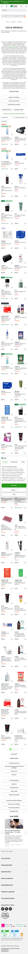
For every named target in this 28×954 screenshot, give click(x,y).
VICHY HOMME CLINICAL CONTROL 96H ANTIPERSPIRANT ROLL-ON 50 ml (20, 500)
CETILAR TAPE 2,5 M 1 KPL (20, 241)
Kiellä (14, 494)
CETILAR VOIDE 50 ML (19, 162)
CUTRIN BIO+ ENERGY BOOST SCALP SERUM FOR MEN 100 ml (20, 658)
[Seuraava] (25, 832)
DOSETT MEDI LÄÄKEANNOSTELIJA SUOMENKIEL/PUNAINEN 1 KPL (6, 528)
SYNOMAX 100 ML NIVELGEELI (5, 633)
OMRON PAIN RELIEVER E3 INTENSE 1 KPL (6, 446)
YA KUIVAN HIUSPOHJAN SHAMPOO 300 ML (6, 139)
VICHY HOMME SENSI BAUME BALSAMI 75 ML (6, 737)
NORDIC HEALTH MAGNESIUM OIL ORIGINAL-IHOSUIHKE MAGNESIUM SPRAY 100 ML (7, 686)
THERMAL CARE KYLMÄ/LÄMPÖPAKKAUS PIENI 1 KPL (20, 582)
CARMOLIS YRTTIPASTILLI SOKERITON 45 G (20, 343)
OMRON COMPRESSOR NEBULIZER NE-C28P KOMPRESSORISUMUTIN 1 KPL (6, 659)
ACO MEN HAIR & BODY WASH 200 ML (6, 499)
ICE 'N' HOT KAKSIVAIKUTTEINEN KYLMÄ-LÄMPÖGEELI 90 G (20, 608)
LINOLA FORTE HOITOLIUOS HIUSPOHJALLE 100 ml (7, 343)
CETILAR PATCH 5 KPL (6, 392)
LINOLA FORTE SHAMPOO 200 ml (20, 188)
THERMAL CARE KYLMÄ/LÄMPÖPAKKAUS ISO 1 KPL (6, 419)
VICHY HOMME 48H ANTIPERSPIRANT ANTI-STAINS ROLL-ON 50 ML (6, 292)
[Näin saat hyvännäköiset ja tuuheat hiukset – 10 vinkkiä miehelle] (14, 824)
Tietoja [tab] (23, 461)
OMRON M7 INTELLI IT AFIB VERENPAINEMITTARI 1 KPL (20, 139)
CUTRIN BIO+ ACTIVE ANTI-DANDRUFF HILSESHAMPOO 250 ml (21, 712)
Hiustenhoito (18, 844)
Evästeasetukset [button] (5, 949)
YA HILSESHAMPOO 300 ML (7, 367)
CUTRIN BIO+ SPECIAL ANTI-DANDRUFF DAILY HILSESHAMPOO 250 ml (20, 634)
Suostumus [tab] (5, 461)
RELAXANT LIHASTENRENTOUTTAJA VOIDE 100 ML (20, 393)
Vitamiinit (7, 846)
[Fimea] (5, 933)
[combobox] (14, 10)
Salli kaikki (14, 485)
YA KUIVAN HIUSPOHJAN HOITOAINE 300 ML (6, 163)
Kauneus (12, 844)
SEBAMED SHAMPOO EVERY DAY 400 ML (21, 267)
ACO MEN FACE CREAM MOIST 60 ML (20, 215)
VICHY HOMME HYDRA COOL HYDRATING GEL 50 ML (20, 527)
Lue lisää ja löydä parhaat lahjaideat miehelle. (14, 113)
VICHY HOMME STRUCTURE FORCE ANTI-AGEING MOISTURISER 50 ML (21, 446)
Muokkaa (13, 490)
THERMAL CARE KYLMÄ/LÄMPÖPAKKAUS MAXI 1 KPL (6, 582)
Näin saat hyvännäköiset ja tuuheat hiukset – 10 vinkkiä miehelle (12, 832)
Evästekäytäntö (4, 951)
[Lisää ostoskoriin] (11, 144)
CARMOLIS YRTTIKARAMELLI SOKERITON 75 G (21, 368)
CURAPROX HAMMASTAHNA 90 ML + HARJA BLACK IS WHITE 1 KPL (20, 555)
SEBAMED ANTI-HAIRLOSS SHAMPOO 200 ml (6, 554)
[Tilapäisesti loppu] (25, 535)
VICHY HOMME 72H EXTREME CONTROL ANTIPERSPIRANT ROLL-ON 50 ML (20, 420)
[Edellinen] (2, 832)
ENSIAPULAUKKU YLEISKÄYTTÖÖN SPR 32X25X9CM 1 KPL (6, 318)
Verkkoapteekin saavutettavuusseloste (10, 948)
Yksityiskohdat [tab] (14, 461)
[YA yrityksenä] (5, 915)
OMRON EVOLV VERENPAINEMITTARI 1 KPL (6, 267)
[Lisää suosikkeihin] (11, 134)
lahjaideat (10, 47)
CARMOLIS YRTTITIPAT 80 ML (20, 318)
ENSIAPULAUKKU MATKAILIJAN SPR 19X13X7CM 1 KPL (5, 712)
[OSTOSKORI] (26, 6)
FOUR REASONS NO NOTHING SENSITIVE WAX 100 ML (20, 738)
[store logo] (14, 6)
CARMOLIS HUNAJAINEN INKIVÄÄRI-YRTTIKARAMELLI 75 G (21, 686)
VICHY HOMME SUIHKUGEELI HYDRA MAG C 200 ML (7, 608)
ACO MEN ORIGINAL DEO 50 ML (20, 292)
